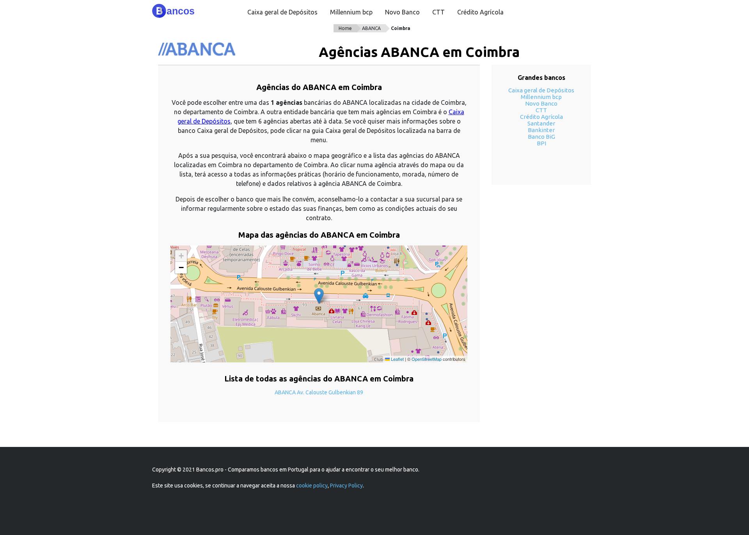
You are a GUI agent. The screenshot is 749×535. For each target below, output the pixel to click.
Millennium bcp (351, 12)
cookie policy (312, 485)
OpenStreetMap (427, 359)
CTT (438, 12)
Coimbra (400, 28)
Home (345, 28)
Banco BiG (541, 136)
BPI (541, 143)
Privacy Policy (346, 485)
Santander (541, 123)
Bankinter (541, 130)
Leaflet (397, 359)
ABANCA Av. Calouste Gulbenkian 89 (319, 392)
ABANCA (371, 28)
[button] (319, 296)
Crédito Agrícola (480, 12)
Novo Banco (402, 12)
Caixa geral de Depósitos (282, 12)
